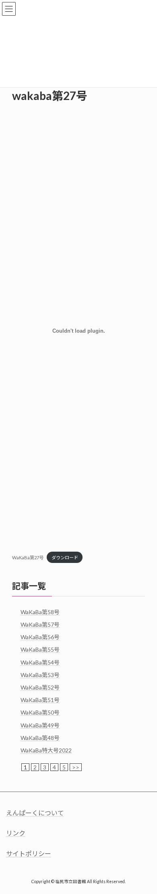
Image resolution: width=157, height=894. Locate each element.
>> (75, 767)
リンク (15, 833)
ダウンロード (65, 557)
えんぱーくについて (35, 813)
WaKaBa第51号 (40, 699)
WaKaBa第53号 (40, 674)
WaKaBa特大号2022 (46, 750)
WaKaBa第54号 (40, 662)
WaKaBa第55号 (40, 649)
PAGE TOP (145, 859)
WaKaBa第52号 (40, 687)
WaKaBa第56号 (40, 637)
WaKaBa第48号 (40, 737)
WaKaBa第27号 (27, 557)
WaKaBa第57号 (40, 624)
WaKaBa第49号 (40, 724)
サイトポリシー (28, 853)
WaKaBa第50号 (40, 712)
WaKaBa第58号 (40, 611)
